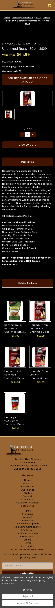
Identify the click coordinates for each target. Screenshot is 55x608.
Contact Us (27, 499)
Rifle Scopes (27, 530)
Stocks (27, 539)
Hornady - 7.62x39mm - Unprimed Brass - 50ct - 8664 (14, 421)
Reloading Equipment (27, 523)
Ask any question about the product (27, 79)
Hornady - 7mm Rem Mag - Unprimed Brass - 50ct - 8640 (40, 328)
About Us (27, 483)
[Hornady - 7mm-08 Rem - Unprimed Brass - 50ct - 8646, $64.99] (40, 357)
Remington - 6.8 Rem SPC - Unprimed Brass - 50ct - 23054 (14, 328)
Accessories (27, 546)
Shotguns (27, 514)
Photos (28, 493)
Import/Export (27, 486)
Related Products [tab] (27, 283)
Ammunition (27, 520)
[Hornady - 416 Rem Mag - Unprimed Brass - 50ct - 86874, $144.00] (15, 357)
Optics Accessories (27, 533)
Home (27, 480)
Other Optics (27, 536)
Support (27, 496)
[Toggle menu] (8, 5)
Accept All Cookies (27, 603)
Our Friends (27, 489)
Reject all (27, 596)
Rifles (27, 510)
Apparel (27, 517)
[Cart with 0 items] (49, 5)
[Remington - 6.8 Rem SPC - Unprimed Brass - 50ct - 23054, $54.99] (15, 311)
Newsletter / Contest (27, 502)
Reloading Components (27, 526)
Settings (27, 589)
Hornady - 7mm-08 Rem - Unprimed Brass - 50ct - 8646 (40, 375)
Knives (27, 543)
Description (27, 161)
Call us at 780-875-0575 (28, 468)
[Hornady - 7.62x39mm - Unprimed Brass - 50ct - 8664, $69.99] (15, 403)
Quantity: (27, 128)
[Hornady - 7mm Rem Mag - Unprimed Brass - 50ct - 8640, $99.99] (40, 311)
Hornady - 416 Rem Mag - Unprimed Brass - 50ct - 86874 (14, 375)
